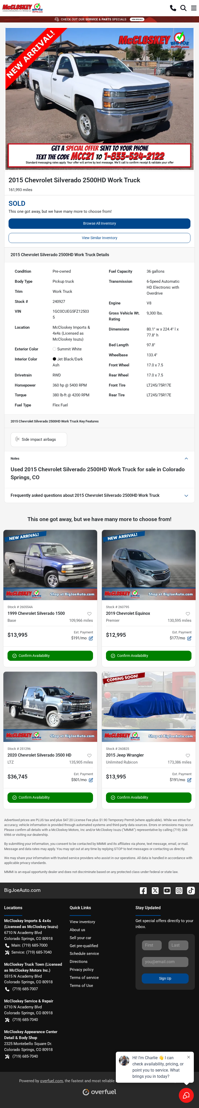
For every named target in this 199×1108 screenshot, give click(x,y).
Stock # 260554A (20, 607)
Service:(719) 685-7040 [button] (31, 952)
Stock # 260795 (117, 607)
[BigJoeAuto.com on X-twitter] (153, 890)
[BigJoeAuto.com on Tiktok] (189, 890)
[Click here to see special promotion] (99, 19)
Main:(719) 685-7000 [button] (29, 945)
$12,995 (116, 635)
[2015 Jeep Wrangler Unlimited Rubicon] (149, 707)
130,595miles (179, 620)
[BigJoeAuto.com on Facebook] (141, 890)
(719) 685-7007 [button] (25, 989)
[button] (173, 8)
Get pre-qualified (84, 946)
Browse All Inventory (99, 223)
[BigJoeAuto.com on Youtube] (165, 890)
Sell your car (80, 938)
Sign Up (165, 978)
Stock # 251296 (19, 749)
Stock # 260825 (117, 749)
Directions (79, 961)
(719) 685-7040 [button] (25, 1019)
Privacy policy (82, 969)
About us (77, 930)
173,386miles (179, 762)
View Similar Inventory (99, 238)
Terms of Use (81, 985)
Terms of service (84, 977)
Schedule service (84, 953)
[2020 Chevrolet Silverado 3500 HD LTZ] (50, 707)
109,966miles (81, 620)
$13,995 (17, 635)
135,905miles (81, 762)
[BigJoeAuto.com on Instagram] (177, 890)
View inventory (82, 922)
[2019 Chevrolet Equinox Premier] (149, 565)
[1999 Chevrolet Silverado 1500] (50, 565)
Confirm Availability (34, 656)
